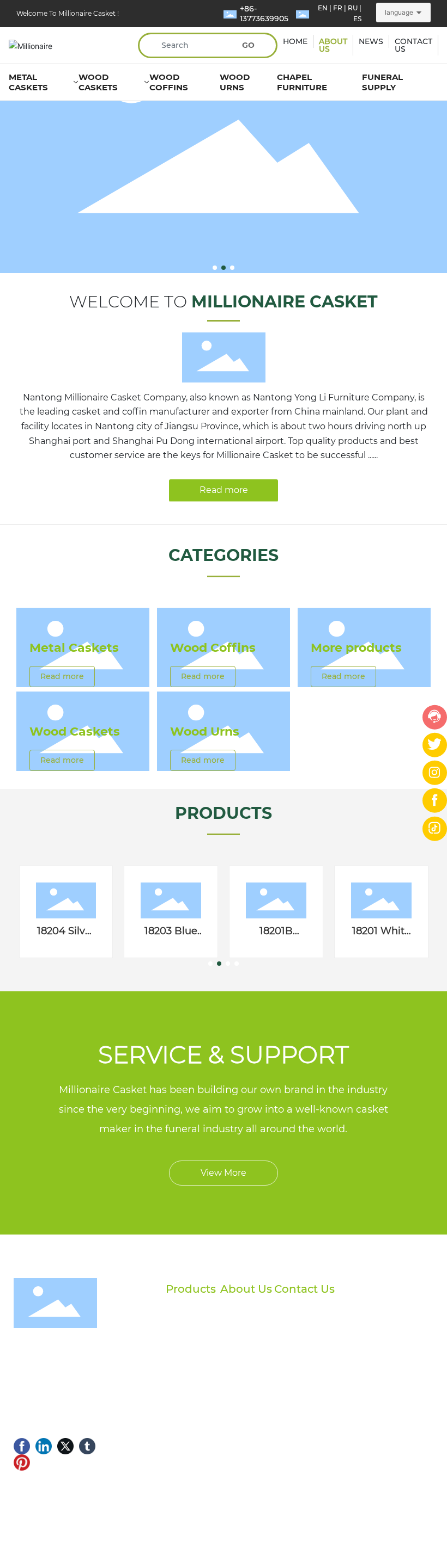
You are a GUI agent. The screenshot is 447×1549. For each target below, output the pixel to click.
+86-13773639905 (264, 13)
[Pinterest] (22, 1462)
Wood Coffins (213, 647)
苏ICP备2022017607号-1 (59, 1518)
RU (353, 8)
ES (357, 19)
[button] (215, 268)
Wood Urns (204, 731)
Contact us (241, 1363)
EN (323, 8)
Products (191, 1288)
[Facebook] (22, 1446)
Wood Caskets (74, 731)
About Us (246, 1288)
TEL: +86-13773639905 (329, 1367)
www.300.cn (330, 1510)
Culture (234, 1345)
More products (356, 647)
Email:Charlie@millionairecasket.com (360, 1387)
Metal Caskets (74, 647)
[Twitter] (65, 1446)
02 (87, 152)
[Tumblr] (87, 1446)
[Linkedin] (43, 1446)
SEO (245, 1510)
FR (337, 8)
